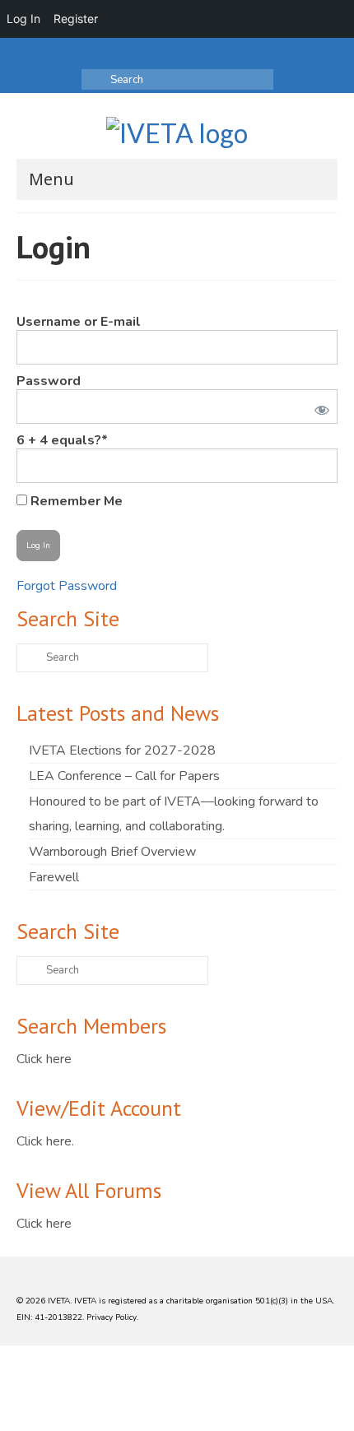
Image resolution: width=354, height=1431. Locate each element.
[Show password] (319, 406)
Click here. (45, 1141)
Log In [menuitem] (23, 19)
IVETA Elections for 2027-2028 (122, 750)
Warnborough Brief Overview (112, 852)
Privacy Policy (111, 1317)
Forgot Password (66, 586)
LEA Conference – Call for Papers (124, 776)
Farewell (54, 877)
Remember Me (75, 500)
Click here (44, 1059)
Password (48, 381)
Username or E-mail (78, 322)
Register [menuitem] (76, 19)
